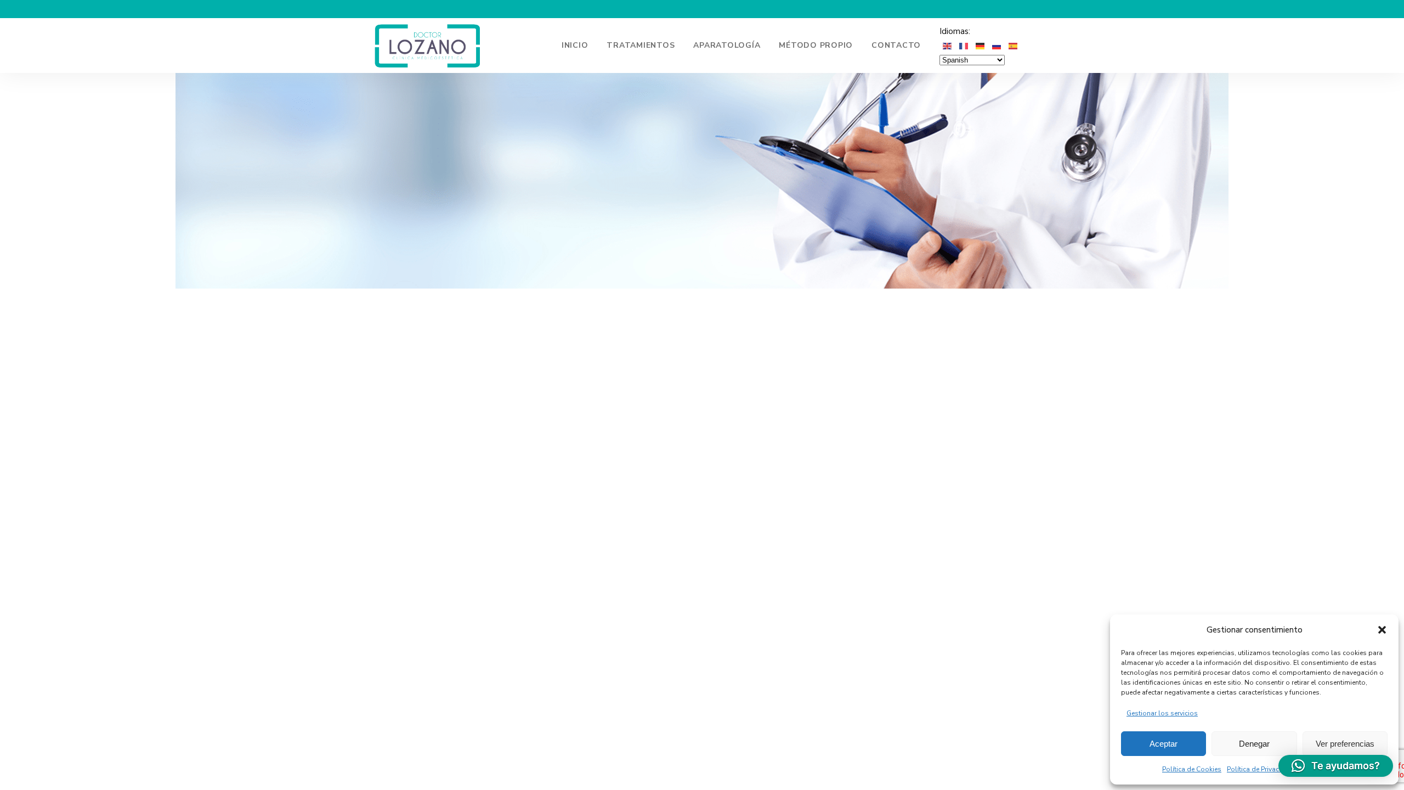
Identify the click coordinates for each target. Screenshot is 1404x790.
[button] (1382, 629)
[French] (964, 45)
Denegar (1254, 743)
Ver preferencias (1345, 743)
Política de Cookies (1191, 769)
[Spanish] (1013, 45)
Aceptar (1163, 743)
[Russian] (997, 45)
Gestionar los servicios (1162, 713)
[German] (980, 45)
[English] (947, 45)
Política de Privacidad (1260, 769)
